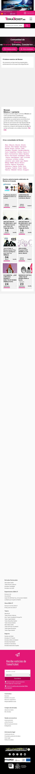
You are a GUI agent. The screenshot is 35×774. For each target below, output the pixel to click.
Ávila (12, 146)
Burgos (12, 148)
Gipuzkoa (26, 154)
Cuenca (25, 152)
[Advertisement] (17, 32)
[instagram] (17, 754)
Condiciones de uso (9, 734)
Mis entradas (8, 711)
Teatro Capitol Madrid (10, 619)
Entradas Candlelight (10, 586)
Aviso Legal (7, 738)
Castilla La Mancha (23, 150)
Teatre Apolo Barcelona (10, 628)
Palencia (13, 164)
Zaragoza (26, 170)
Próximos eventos (11, 49)
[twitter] (13, 754)
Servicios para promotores (11, 724)
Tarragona (8, 168)
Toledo (25, 168)
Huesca (8, 157)
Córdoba (19, 152)
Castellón (14, 150)
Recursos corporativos (10, 699)
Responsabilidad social (10, 701)
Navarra (22, 162)
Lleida (17, 161)
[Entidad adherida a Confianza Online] (17, 750)
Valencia (7, 170)
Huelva (28, 155)
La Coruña (27, 157)
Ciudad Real (13, 152)
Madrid (26, 161)
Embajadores (8, 725)
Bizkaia (7, 148)
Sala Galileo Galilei (9, 582)
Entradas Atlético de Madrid (11, 640)
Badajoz (17, 146)
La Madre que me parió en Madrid (13, 599)
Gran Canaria (13, 155)
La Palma (15, 159)
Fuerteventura (13, 154)
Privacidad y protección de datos (12, 736)
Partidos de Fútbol (9, 636)
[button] (31, 19)
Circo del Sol (8, 596)
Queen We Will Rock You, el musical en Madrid (16, 598)
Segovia (15, 166)
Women (17, 42)
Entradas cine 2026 (9, 588)
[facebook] (9, 754)
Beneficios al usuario (10, 697)
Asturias (7, 146)
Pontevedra (20, 164)
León (13, 161)
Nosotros (7, 696)
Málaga (7, 162)
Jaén (21, 157)
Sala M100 (7, 613)
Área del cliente (30, 13)
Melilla (12, 162)
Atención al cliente (9, 710)
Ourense (7, 164)
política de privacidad (18, 686)
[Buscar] (27, 25)
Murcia (17, 162)
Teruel (20, 168)
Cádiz (22, 148)
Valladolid (13, 170)
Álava (6, 145)
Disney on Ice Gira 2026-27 (11, 605)
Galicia (20, 154)
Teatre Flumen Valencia (10, 584)
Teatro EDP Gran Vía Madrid (11, 626)
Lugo (21, 161)
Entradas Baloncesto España (12, 645)
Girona (7, 155)
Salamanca (8, 166)
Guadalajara (21, 155)
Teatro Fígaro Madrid (10, 630)
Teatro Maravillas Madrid (11, 621)
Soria (24, 166)
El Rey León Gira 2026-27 (11, 607)
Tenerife (14, 168)
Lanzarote (8, 161)
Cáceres (17, 148)
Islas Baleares (15, 157)
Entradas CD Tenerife (10, 638)
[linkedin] (21, 754)
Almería (23, 145)
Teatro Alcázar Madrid (10, 623)
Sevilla (20, 166)
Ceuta (7, 152)
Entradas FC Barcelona (10, 643)
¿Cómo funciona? (9, 722)
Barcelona (23, 146)
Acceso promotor (9, 720)
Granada (7, 44)
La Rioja (21, 159)
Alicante (17, 145)
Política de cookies (9, 739)
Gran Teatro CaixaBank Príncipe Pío (13, 617)
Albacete (11, 145)
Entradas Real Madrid (10, 641)
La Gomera (9, 159)
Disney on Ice (8, 594)
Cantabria (8, 150)
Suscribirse (17, 678)
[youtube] (24, 754)
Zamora (19, 170)
